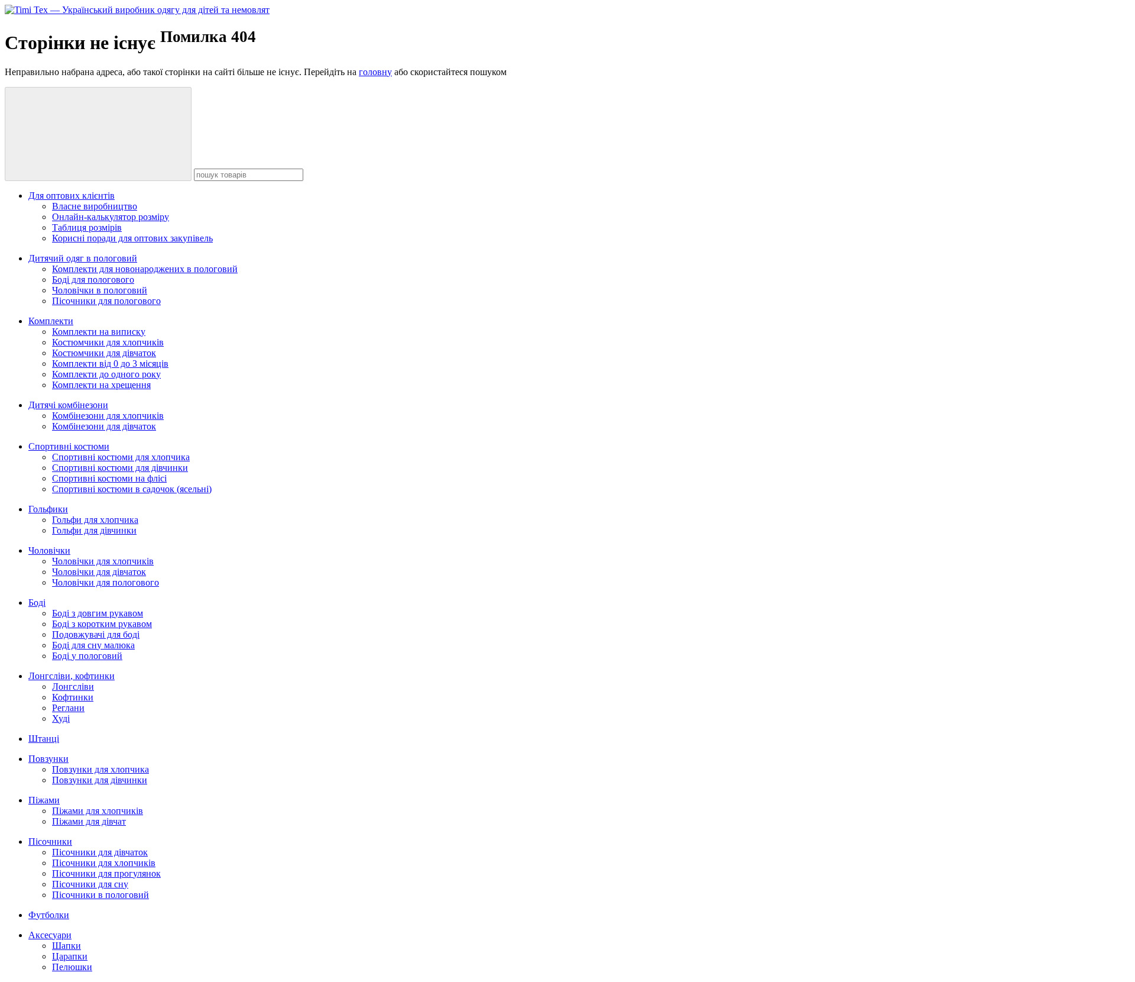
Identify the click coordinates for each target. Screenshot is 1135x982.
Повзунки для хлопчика (100, 769)
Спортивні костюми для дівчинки (120, 468)
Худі (61, 718)
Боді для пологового (93, 279)
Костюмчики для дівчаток (104, 353)
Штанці (43, 739)
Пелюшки (72, 967)
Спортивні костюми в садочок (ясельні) (132, 489)
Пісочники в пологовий (100, 895)
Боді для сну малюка (93, 645)
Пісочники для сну (90, 884)
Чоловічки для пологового (105, 582)
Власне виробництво (94, 206)
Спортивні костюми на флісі (109, 478)
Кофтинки (72, 697)
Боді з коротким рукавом (102, 624)
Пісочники (50, 841)
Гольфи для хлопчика (95, 520)
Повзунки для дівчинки (99, 780)
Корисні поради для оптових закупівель (132, 238)
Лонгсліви (73, 686)
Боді (37, 602)
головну (375, 72)
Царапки (69, 956)
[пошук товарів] (98, 134)
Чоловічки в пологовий (99, 290)
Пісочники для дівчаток (100, 852)
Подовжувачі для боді (96, 634)
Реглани (68, 708)
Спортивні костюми (68, 446)
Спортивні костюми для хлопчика (121, 457)
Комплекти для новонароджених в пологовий (145, 269)
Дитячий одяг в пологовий (82, 258)
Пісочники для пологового (106, 301)
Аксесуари (50, 935)
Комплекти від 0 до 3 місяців (110, 363)
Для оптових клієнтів (71, 195)
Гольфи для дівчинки (94, 530)
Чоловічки (49, 550)
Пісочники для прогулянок (106, 873)
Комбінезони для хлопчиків (108, 416)
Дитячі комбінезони (68, 405)
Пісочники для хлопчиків (103, 863)
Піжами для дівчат (89, 821)
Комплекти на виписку (98, 332)
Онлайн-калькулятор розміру (110, 217)
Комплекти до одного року (106, 374)
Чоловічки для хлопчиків (103, 561)
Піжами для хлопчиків (97, 811)
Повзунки (48, 759)
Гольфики (48, 509)
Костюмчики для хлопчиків (108, 342)
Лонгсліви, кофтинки (71, 676)
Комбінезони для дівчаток (104, 426)
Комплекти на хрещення (101, 385)
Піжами (44, 800)
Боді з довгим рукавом (97, 613)
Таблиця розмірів (87, 227)
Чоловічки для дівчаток (99, 572)
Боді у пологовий (87, 656)
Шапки (66, 946)
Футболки (48, 915)
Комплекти (50, 321)
